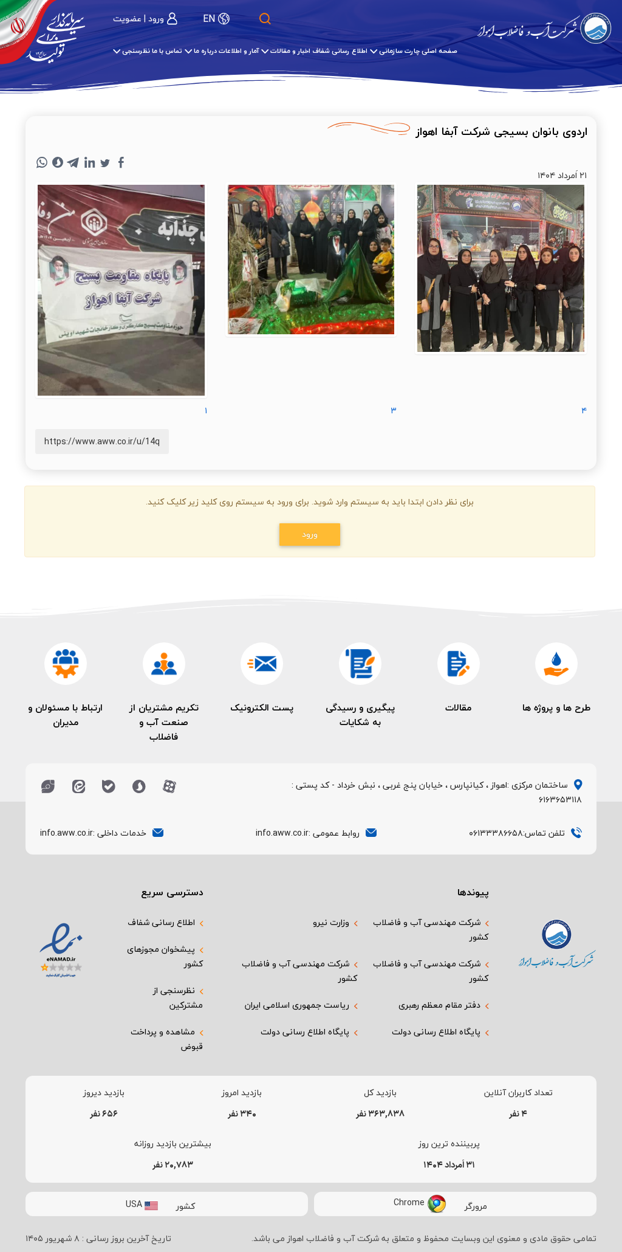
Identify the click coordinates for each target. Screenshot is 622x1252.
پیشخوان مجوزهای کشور (165, 956)
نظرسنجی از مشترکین (178, 998)
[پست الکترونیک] (262, 663)
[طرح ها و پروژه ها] (556, 663)
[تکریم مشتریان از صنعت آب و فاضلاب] (164, 663)
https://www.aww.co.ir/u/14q (102, 441)
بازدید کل (380, 1092)
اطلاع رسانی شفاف (161, 922)
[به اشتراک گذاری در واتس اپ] (41, 162)
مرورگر (476, 1205)
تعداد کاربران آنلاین (518, 1092)
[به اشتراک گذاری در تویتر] (105, 162)
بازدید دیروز (104, 1092)
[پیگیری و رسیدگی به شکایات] (360, 663)
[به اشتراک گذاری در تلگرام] (73, 162)
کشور (185, 1205)
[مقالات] (458, 663)
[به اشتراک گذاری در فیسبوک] (120, 162)
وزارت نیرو (331, 922)
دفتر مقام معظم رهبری (439, 1005)
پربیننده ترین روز (449, 1144)
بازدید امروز (242, 1092)
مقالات (458, 707)
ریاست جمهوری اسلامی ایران (297, 1005)
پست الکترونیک (261, 707)
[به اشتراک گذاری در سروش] (57, 162)
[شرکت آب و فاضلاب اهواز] (544, 28)
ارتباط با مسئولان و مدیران (65, 715)
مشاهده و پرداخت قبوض (167, 1039)
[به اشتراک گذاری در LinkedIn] (89, 162)
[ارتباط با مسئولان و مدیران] (65, 663)
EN (209, 18)
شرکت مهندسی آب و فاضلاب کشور (430, 929)
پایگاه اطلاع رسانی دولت (436, 1031)
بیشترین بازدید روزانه (172, 1144)
